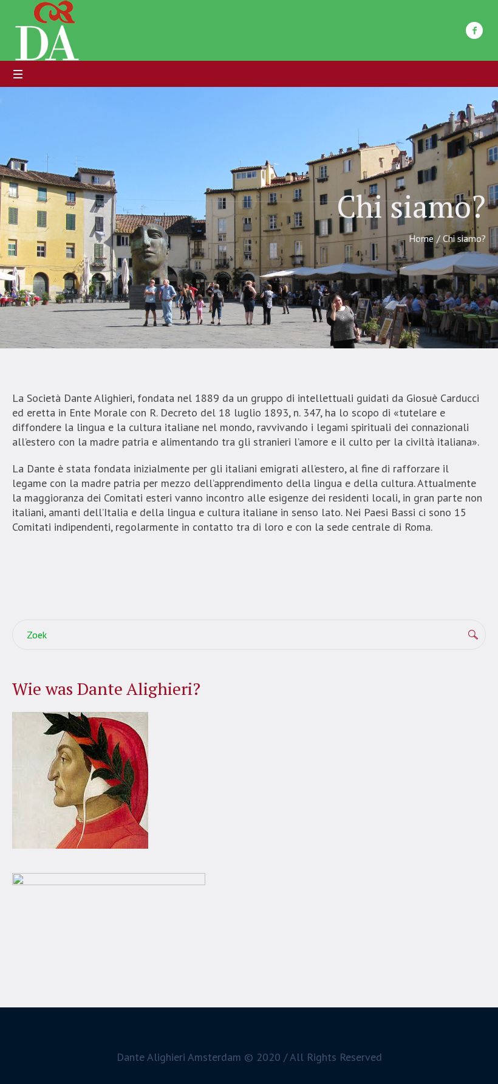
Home (421, 238)
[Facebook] (474, 30)
